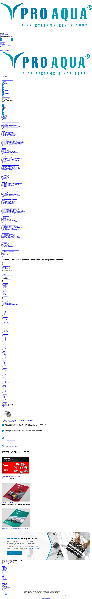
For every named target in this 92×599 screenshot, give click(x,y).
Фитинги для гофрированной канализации (11, 144)
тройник (5, 291)
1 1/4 (4, 320)
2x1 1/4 (4, 379)
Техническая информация (5, 45)
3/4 (3, 380)
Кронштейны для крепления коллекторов (11, 168)
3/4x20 (4, 397)
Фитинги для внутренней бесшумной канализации (13, 141)
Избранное (4, 99)
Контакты (2, 46)
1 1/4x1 (4, 328)
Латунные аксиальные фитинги (9, 134)
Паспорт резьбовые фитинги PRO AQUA (11, 476)
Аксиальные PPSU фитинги (8, 137)
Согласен (65, 592)
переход (4, 287)
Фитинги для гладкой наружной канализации (12, 143)
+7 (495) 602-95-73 (8, 49)
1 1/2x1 (4, 315)
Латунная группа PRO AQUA (8, 502)
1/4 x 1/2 (5, 368)
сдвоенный (5, 267)
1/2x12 (4, 354)
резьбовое (5, 298)
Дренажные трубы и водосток (8, 128)
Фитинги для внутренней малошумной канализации (13, 142)
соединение (5, 289)
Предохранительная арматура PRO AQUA (11, 152)
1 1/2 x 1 (5, 311)
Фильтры (4, 161)
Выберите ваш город (4, 50)
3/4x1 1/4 (5, 394)
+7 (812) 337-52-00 (6, 588)
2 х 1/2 (4, 374)
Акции (3, 188)
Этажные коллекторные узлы (8, 166)
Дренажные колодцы (6, 146)
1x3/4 (4, 371)
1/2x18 (4, 359)
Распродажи (4, 187)
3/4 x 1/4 (5, 383)
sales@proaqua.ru (8, 561)
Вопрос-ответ (5, 254)
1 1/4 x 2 (5, 327)
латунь (4, 274)
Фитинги (4, 148)
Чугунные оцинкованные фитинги (9, 136)
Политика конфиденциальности (9, 563)
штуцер (4, 295)
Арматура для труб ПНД (7, 154)
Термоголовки (5, 176)
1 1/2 (4, 310)
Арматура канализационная (8, 153)
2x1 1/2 (4, 378)
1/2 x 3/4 (5, 340)
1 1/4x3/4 (5, 330)
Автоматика (4, 178)
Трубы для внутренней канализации (10, 125)
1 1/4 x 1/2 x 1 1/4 (6, 326)
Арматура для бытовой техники (9, 156)
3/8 (3, 398)
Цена (3, 406)
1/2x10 (4, 353)
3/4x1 (4, 393)
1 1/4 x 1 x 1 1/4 (6, 323)
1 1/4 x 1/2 (5, 325)
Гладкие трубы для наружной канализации (11, 126)
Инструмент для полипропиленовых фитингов (12, 183)
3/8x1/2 (4, 400)
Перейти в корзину (4, 34)
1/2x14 (4, 355)
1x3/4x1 (4, 372)
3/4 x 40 (4, 390)
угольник (5, 292)
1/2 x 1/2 (5, 338)
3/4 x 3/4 (5, 388)
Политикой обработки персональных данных (33, 594)
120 (4, 269)
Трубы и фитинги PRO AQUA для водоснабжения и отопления (15, 528)
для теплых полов (7, 279)
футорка (5, 294)
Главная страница (6, 255)
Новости (2, 43)
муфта (4, 285)
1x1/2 (4, 369)
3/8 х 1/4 (5, 399)
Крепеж (4, 173)
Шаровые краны (5, 149)
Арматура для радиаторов (7, 150)
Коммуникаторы (5, 175)
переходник (5, 288)
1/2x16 (4, 357)
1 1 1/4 (4, 309)
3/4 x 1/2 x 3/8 (6, 382)
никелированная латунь (8, 275)
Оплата (3, 571)
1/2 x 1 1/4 (5, 337)
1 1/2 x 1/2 (5, 312)
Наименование (5, 405)
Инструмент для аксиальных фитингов (10, 184)
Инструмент (4, 186)
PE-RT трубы (5, 123)
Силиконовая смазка (6, 180)
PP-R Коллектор (5, 163)
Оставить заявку (14, 552)
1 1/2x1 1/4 (5, 317)
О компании (2, 42)
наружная (5, 302)
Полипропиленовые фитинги (8, 132)
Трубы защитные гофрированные (9, 129)
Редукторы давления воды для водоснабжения (12, 158)
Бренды (3, 252)
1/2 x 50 (4, 346)
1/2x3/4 (4, 362)
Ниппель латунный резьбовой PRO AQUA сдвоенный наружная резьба (17, 420)
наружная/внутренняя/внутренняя (10, 304)
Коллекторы (4, 170)
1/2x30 (4, 364)
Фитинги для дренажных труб (8, 145)
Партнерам (2, 44)
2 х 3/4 (4, 376)
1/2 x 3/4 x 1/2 (6, 342)
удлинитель (5, 293)
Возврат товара (5, 572)
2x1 (4, 377)
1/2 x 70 (4, 348)
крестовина (5, 284)
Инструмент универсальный (8, 185)
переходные (5, 264)
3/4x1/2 (4, 395)
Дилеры (16, 446)
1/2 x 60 (4, 347)
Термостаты (4, 174)
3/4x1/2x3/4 (5, 396)
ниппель (5, 286)
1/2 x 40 (4, 345)
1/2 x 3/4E (5, 343)
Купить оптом (14, 421)
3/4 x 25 (4, 387)
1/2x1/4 (4, 352)
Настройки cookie (46, 598)
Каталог (1, 37)
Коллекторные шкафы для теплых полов (11, 169)
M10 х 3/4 (5, 403)
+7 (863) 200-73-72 (6, 591)
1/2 (3, 336)
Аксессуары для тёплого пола (8, 179)
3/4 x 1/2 (5, 381)
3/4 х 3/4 (5, 391)
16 (3, 271)
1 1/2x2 (4, 318)
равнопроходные (6, 266)
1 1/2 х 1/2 (5, 314)
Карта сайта (4, 575)
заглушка (5, 281)
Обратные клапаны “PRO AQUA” (9, 159)
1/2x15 (4, 356)
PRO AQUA (5, 277)
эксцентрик (5, 296)
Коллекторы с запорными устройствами (10, 167)
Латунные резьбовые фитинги (8, 135)
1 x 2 (4, 335)
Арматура (4, 162)
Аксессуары (4, 182)
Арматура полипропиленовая (8, 151)
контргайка (5, 283)
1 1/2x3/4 (5, 319)
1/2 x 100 (5, 339)
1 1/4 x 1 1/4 (5, 322)
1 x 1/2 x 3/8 (5, 334)
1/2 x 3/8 (5, 344)
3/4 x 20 (4, 386)
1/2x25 (4, 361)
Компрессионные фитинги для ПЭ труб (10, 139)
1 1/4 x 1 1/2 (5, 321)
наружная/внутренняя (7, 303)
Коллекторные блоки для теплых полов (10, 165)
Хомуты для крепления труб (8, 171)
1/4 (3, 366)
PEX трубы (4, 124)
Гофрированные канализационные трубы (11, 127)
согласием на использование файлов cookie (52, 593)
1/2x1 (4, 351)
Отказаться (65, 595)
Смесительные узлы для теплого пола (10, 157)
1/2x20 (4, 360)
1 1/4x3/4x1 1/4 (6, 331)
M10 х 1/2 (5, 402)
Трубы (3, 131)
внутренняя (5, 301)
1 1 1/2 (4, 308)
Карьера (4, 570)
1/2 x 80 (4, 349)
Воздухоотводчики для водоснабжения (10, 160)
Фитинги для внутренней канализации (10, 140)
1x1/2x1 (4, 370)
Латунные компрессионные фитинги (10, 133)
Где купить (4, 569)
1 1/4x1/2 (5, 329)
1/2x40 (4, 365)
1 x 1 (4, 332)
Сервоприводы (5, 177)
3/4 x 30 (4, 389)
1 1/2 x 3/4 (5, 313)
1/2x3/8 (4, 363)
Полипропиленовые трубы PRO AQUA (10, 122)
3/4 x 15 (4, 385)
